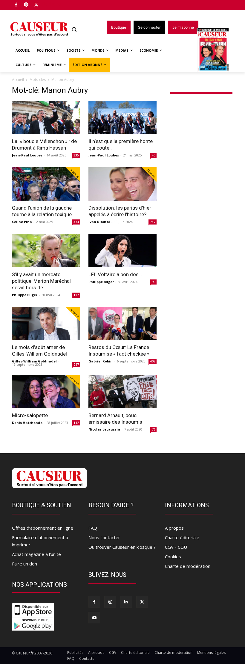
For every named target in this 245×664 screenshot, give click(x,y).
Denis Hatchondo (27, 422)
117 (76, 295)
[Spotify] (26, 5)
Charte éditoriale (182, 537)
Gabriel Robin (100, 361)
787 (152, 222)
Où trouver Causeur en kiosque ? (122, 547)
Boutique (51, 4)
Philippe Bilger (24, 295)
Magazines (216, 50)
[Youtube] (94, 617)
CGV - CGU (176, 547)
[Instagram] (110, 602)
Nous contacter (104, 537)
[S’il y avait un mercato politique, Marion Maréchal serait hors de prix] (46, 250)
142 (76, 423)
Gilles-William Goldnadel (34, 361)
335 (76, 155)
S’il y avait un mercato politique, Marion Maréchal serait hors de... (41, 280)
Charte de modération (187, 566)
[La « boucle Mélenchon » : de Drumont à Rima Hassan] (46, 117)
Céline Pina (22, 221)
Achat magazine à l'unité (36, 554)
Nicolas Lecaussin (104, 429)
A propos (174, 528)
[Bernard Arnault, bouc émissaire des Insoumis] (122, 391)
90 (153, 282)
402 (152, 361)
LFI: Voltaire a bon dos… (115, 274)
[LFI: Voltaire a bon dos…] (122, 250)
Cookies (173, 557)
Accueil (18, 79)
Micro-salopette (30, 415)
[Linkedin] (126, 602)
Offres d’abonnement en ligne (42, 528)
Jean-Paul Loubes (27, 155)
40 (153, 155)
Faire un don (24, 564)
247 (76, 364)
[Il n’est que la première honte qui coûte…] (122, 117)
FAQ (92, 528)
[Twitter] (36, 5)
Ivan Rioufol (99, 221)
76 (153, 429)
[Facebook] (16, 5)
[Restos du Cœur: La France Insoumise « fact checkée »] (122, 323)
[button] (74, 29)
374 (76, 222)
